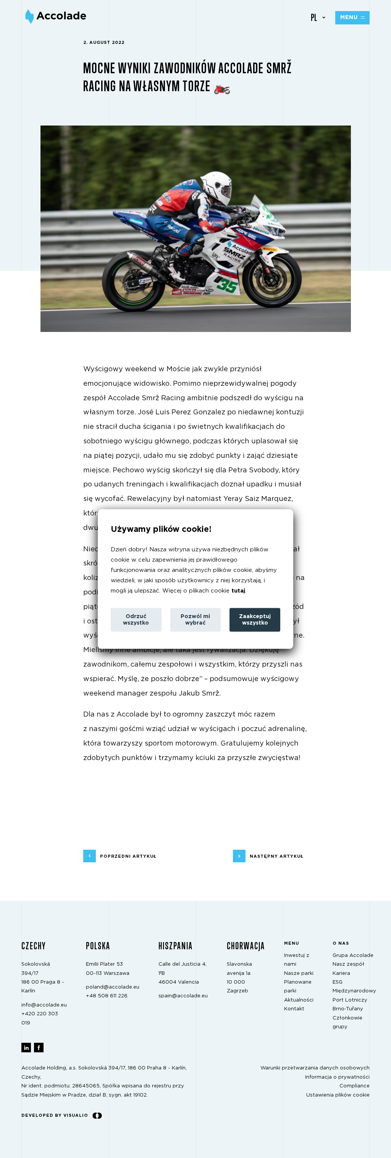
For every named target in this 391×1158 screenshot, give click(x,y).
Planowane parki (298, 987)
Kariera (341, 973)
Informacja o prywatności (337, 1077)
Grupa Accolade (353, 955)
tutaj (238, 591)
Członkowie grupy (347, 1022)
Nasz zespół (348, 964)
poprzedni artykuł (128, 856)
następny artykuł (277, 856)
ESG (338, 982)
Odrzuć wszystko (136, 620)
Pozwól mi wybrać (195, 620)
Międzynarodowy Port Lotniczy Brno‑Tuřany (354, 1000)
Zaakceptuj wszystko (255, 620)
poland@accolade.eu (112, 987)
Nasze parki (298, 973)
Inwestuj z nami (296, 960)
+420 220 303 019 (39, 1018)
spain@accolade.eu (183, 996)
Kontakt (294, 1009)
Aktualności (298, 1000)
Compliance (354, 1086)
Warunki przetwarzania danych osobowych (315, 1068)
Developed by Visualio (54, 1115)
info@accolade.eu (44, 1004)
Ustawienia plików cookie (338, 1094)
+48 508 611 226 (107, 996)
